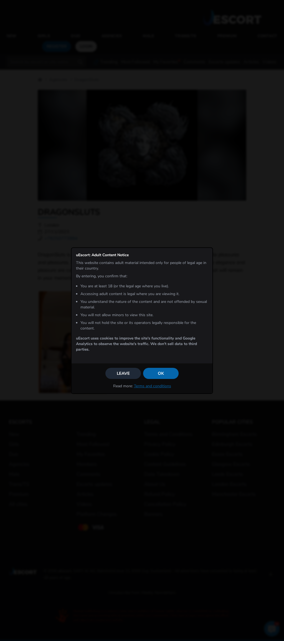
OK (161, 373)
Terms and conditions (152, 386)
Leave (123, 373)
